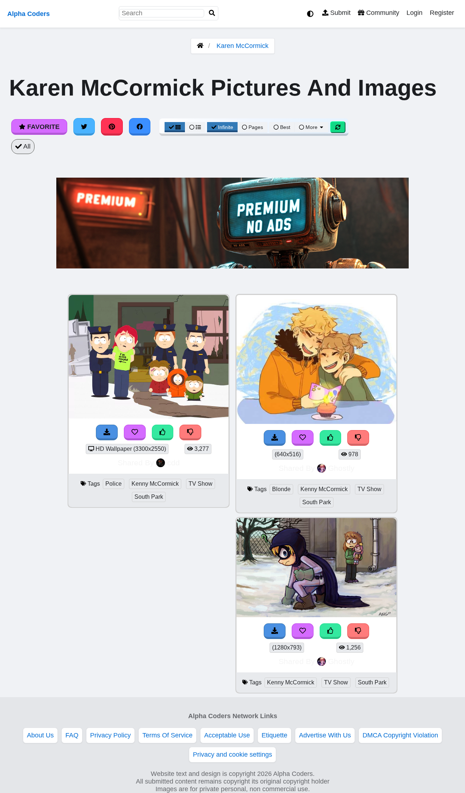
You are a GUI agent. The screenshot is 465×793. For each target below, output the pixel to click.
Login (414, 12)
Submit (339, 12)
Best (284, 127)
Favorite (42, 126)
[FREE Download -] (107, 432)
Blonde (281, 489)
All (26, 146)
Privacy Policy (110, 735)
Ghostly (341, 468)
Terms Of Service (167, 735)
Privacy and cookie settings (232, 754)
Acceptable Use (227, 735)
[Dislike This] (190, 432)
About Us (40, 735)
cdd (173, 462)
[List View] (195, 127)
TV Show (201, 484)
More (311, 127)
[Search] (212, 13)
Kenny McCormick (155, 484)
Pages (255, 127)
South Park (148, 497)
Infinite (225, 127)
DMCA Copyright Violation (400, 735)
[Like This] (163, 432)
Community (381, 12)
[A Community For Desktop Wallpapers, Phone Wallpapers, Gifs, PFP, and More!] (200, 45)
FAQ (71, 735)
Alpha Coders (28, 13)
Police (113, 484)
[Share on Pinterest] (112, 126)
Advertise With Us (325, 735)
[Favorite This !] (135, 432)
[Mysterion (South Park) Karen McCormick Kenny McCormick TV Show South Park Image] (316, 615)
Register (442, 12)
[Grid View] (175, 127)
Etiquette (274, 735)
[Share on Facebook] (140, 126)
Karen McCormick (242, 45)
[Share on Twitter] (84, 126)
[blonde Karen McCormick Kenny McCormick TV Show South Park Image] (316, 421)
